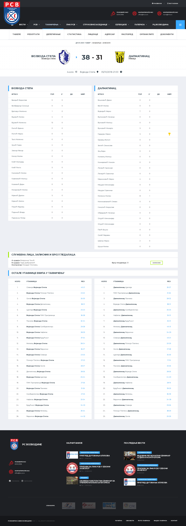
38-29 (169, 411)
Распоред (127, 34)
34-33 (83, 405)
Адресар (110, 34)
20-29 (169, 343)
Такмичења (51, 24)
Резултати (33, 34)
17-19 (169, 360)
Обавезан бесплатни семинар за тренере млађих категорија (97, 482)
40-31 (169, 327)
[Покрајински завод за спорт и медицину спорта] (68, 505)
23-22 (83, 293)
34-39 (169, 399)
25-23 (83, 310)
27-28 (169, 349)
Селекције (121, 24)
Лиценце (93, 34)
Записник (157, 263)
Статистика (74, 34)
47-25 (83, 394)
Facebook (157, 3)
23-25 (83, 355)
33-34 (83, 399)
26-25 (169, 310)
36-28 (83, 315)
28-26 (83, 372)
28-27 (83, 366)
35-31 (169, 315)
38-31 (83, 304)
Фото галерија (144, 520)
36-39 (169, 394)
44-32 (83, 416)
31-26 (83, 388)
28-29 (83, 332)
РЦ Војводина (161, 24)
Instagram (173, 3)
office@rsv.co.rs (143, 14)
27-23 (83, 360)
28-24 (83, 343)
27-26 (83, 383)
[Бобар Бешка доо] (109, 505)
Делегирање (53, 34)
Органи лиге (147, 34)
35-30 (169, 355)
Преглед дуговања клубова (94, 456)
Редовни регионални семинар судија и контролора (153, 456)
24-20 (169, 377)
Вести (22, 24)
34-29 (169, 332)
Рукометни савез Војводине (20, 521)
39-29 (169, 388)
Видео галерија (160, 520)
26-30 (83, 298)
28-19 (169, 383)
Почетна (118, 520)
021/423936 (120, 14)
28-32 (169, 298)
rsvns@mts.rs (167, 14)
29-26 (169, 405)
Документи (167, 34)
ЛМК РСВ (70, 24)
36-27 (83, 349)
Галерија (140, 24)
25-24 (83, 377)
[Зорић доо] (88, 505)
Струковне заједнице (95, 24)
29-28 (83, 327)
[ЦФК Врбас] (129, 505)
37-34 (83, 338)
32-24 (83, 321)
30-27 (169, 287)
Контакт (174, 520)
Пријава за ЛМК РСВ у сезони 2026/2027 (94, 467)
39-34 (83, 411)
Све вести (130, 520)
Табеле (16, 34)
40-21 (83, 287)
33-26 (169, 366)
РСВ (35, 24)
